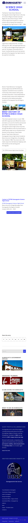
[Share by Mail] (24, 339)
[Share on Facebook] (3, 339)
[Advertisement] (14, 71)
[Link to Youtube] (25, 520)
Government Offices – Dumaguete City (10, 501)
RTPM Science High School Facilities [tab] (14, 150)
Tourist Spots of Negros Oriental (8, 492)
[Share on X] (6, 339)
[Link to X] (19, 520)
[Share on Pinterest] (12, 339)
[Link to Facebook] (17, 520)
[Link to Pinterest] (21, 520)
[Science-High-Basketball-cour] (22, 107)
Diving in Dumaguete (6, 496)
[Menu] (24, 3)
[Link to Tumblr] (23, 520)
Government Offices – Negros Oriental (10, 498)
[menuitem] (21, 3)
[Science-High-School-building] (6, 107)
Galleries (4, 503)
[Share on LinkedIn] (15, 339)
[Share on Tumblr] (18, 339)
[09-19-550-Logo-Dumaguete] (11, 3)
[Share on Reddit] (21, 339)
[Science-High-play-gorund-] (14, 107)
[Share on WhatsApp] (9, 339)
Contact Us (4, 509)
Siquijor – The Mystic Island (7, 507)
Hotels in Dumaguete (6, 494)
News (3, 505)
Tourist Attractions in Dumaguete (9, 490)
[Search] (21, 3)
